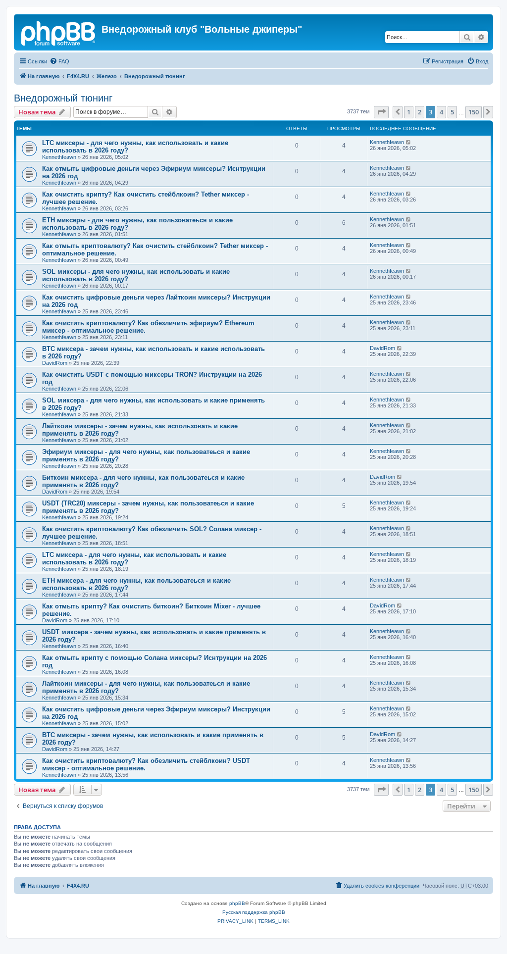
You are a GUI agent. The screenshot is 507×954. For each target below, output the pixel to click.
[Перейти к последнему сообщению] (409, 142)
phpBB (237, 903)
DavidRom (54, 363)
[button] (381, 112)
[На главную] (58, 32)
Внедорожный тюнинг (63, 98)
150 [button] (473, 111)
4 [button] (441, 111)
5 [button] (452, 111)
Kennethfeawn (59, 157)
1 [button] (408, 111)
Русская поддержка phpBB (253, 912)
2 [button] (419, 111)
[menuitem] (59, 61)
